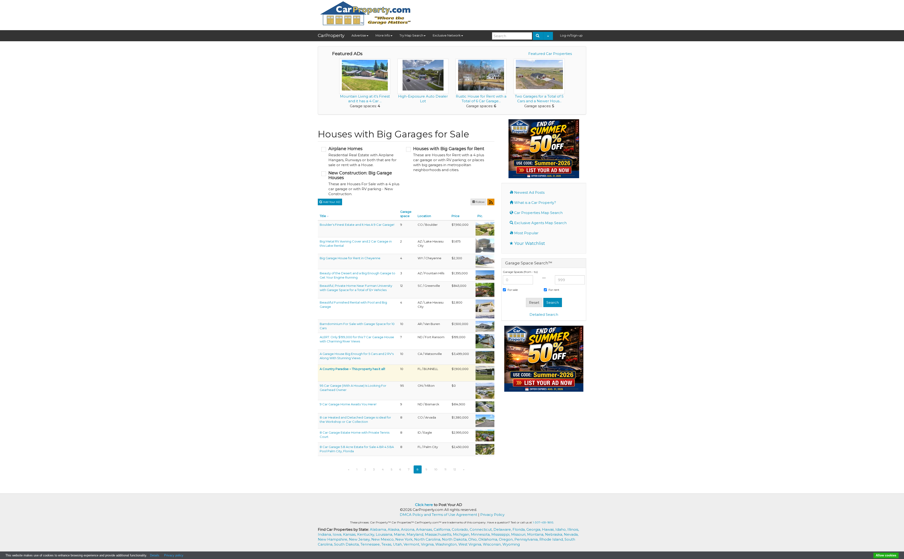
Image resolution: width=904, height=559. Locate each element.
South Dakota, (347, 544)
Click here (424, 504)
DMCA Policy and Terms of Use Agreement (438, 514)
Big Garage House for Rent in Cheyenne (350, 258)
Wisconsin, (492, 544)
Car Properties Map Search (538, 212)
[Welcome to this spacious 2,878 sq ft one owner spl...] (485, 406)
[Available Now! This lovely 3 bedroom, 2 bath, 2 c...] (485, 245)
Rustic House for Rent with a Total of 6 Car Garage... (481, 98)
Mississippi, (501, 534)
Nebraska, (554, 534)
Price (456, 216)
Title (323, 216)
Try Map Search (411, 35)
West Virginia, (470, 544)
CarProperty (331, 35)
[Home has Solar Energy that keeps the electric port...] (485, 261)
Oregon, (506, 539)
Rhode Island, (552, 539)
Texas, (387, 544)
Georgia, (534, 529)
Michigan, (462, 534)
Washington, (446, 544)
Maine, (400, 534)
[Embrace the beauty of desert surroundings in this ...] (485, 275)
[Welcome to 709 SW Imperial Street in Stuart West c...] (485, 449)
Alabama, (379, 529)
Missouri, (519, 534)
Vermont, (412, 544)
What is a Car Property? (534, 202)
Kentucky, (366, 534)
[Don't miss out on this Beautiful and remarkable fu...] (485, 308)
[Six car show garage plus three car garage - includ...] (485, 228)
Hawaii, (548, 529)
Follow (480, 202)
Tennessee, (370, 544)
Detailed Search (543, 314)
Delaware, (503, 529)
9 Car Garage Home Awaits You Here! (348, 404)
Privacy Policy (492, 514)
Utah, (398, 544)
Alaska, (394, 529)
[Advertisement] (500, 13)
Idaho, (561, 529)
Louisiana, (385, 534)
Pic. (480, 216)
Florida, (519, 529)
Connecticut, (481, 529)
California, (443, 529)
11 (445, 469)
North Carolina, (428, 539)
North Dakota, (455, 539)
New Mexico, (383, 539)
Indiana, (325, 534)
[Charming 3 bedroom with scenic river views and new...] (485, 341)
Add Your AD (331, 202)
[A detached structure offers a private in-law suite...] (485, 435)
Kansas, (350, 534)
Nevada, (571, 534)
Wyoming (511, 544)
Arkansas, (425, 529)
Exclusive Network (447, 35)
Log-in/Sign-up (571, 35)
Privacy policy (173, 555)
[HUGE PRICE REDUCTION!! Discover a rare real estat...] (485, 289)
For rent (554, 290)
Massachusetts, (439, 534)
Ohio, (473, 539)
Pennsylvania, (526, 539)
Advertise (358, 35)
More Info (382, 35)
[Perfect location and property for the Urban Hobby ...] (485, 420)
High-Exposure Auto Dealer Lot (423, 98)
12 (454, 469)
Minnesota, (481, 534)
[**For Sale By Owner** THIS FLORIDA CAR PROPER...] (485, 372)
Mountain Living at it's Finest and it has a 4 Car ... (365, 98)
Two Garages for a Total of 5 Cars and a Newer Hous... (539, 98)
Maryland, (416, 534)
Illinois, (573, 529)
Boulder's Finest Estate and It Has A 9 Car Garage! (357, 224)
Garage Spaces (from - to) (520, 272)
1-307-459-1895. (543, 522)
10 (435, 469)
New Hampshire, (333, 539)
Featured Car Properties (550, 53)
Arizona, (408, 529)
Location (424, 216)
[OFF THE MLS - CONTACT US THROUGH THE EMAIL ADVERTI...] (485, 390)
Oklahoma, (488, 539)
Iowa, (338, 534)
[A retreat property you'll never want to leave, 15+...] (485, 357)
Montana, (536, 534)
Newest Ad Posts (529, 192)
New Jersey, (360, 539)
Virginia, (428, 544)
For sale (513, 290)
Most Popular (525, 233)
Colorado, (461, 529)
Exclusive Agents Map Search (540, 223)
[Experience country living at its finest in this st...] (485, 326)
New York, (404, 539)
